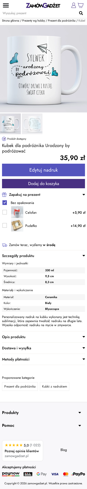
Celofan (31, 212)
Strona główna (10, 21)
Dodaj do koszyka (43, 184)
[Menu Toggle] (4, 5)
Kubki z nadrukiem (54, 386)
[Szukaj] (81, 13)
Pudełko (31, 226)
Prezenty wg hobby (33, 21)
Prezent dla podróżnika (61, 21)
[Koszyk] (81, 5)
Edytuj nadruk (43, 169)
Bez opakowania (22, 203)
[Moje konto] (73, 5)
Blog (63, 449)
